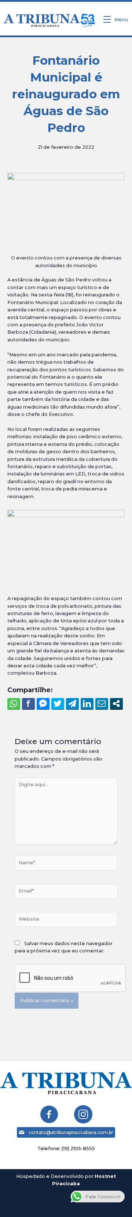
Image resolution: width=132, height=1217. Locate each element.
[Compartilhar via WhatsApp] (13, 703)
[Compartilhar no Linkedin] (87, 703)
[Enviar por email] (101, 703)
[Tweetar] (57, 703)
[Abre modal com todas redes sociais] (116, 703)
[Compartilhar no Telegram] (72, 703)
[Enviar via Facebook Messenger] (43, 703)
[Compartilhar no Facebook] (28, 703)
